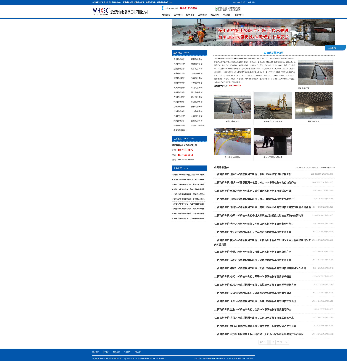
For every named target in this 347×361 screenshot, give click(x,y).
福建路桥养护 (179, 73)
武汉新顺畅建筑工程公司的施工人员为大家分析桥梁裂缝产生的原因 (266, 334)
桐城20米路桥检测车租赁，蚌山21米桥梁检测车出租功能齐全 (263, 182)
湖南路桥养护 (179, 92)
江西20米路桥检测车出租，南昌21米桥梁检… (190, 209)
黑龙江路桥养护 (180, 130)
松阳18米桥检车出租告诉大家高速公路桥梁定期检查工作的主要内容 (266, 215)
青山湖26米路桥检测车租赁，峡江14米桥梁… (190, 179)
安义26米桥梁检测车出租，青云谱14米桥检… (190, 199)
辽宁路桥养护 (179, 107)
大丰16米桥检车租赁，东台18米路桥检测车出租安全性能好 (262, 223)
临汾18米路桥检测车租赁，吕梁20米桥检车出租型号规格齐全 (263, 284)
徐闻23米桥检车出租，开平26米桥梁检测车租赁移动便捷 (260, 276)
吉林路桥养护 (197, 107)
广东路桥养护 (179, 97)
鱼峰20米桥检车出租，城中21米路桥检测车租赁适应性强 (260, 190)
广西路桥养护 (179, 64)
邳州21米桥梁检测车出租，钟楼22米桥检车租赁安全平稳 (260, 260)
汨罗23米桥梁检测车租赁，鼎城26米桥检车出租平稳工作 (260, 174)
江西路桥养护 (197, 88)
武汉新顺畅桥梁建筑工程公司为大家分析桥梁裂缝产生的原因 (263, 326)
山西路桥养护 (116, 2)
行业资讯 (227, 15)
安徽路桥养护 (197, 73)
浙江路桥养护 (179, 69)
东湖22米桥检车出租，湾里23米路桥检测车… (190, 204)
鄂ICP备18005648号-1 (157, 359)
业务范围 (315, 167)
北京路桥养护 (179, 111)
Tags (238, 2)
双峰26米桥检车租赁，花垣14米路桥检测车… (190, 218)
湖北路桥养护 (197, 92)
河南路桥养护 (179, 102)
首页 (308, 167)
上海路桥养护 (197, 111)
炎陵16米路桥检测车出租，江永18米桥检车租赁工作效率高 (262, 317)
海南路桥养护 (179, 121)
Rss (234, 2)
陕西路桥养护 (197, 78)
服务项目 (190, 15)
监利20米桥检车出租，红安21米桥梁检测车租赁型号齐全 (260, 309)
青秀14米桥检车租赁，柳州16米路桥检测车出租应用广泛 (260, 251)
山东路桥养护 (197, 116)
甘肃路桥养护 (197, 64)
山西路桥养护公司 (220, 58)
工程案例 (202, 15)
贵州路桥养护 (179, 59)
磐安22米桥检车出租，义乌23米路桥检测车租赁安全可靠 (260, 232)
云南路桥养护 (179, 126)
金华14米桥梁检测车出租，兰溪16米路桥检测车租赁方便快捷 (263, 301)
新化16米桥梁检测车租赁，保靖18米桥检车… (190, 214)
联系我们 (239, 15)
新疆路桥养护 (197, 102)
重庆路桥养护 (179, 88)
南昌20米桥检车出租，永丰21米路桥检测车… (190, 189)
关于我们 (178, 15)
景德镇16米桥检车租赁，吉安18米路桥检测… (190, 175)
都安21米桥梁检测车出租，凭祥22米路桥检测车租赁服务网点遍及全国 (268, 268)
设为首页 (244, 2)
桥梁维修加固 (128, 2)
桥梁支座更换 (139, 2)
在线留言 (127, 352)
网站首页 (166, 15)
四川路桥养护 (197, 59)
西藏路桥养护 (197, 121)
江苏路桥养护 (197, 69)
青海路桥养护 (179, 83)
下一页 (279, 342)
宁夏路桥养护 (197, 83)
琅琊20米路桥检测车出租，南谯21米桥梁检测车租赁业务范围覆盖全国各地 (270, 207)
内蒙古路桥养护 (197, 126)
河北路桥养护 (197, 97)
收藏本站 (251, 2)
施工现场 (215, 15)
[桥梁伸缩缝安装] (315, 85)
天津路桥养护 (179, 116)
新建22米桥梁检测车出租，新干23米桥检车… (190, 184)
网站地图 (137, 352)
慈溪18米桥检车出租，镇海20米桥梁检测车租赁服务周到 (260, 293)
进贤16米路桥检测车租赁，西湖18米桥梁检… (190, 194)
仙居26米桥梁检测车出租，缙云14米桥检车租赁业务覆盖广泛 (263, 199)
